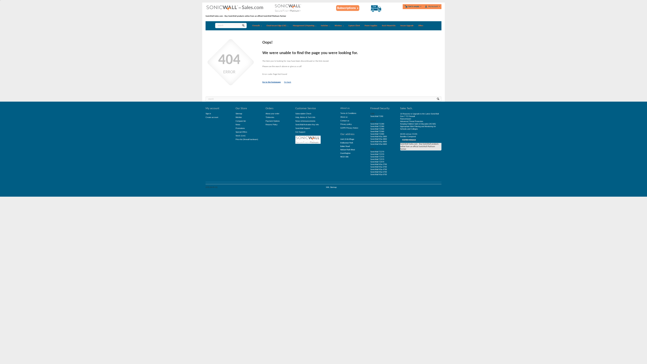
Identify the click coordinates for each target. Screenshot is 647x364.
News (238, 125)
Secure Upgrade (406, 26)
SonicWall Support (302, 128)
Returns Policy (272, 125)
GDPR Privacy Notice (349, 128)
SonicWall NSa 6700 (378, 174)
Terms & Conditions (348, 113)
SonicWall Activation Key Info (307, 125)
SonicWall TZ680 (377, 134)
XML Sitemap (331, 187)
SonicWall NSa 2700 (378, 164)
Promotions (240, 128)
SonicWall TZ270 (377, 152)
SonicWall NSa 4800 (378, 142)
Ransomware (405, 119)
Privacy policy (346, 124)
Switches (324, 26)
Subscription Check (303, 114)
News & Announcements (305, 121)
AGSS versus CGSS (408, 134)
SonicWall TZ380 (377, 126)
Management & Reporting (303, 26)
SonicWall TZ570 (377, 159)
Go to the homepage (271, 82)
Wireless (338, 26)
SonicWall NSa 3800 (378, 139)
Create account (212, 117)
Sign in (208, 114)
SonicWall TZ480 (377, 129)
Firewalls (256, 26)
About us (344, 117)
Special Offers (241, 132)
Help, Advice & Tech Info (305, 117)
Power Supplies (371, 26)
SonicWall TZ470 (377, 157)
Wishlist (239, 117)
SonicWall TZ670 (377, 162)
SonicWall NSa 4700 (378, 169)
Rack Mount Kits (389, 26)
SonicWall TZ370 (377, 154)
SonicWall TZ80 (376, 116)
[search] (243, 25)
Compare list (241, 121)
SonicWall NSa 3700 (378, 167)
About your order (272, 114)
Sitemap (239, 114)
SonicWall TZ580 (377, 131)
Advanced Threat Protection (411, 121)
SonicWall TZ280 (377, 124)
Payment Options (273, 121)
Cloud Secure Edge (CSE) (276, 26)
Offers (420, 26)
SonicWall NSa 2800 (378, 136)
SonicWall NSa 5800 (378, 144)
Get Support (300, 132)
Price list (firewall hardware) (247, 139)
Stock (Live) (240, 136)
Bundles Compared (408, 136)
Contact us (344, 121)
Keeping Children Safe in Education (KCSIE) (418, 124)
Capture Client (354, 26)
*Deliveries (270, 117)
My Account (433, 7)
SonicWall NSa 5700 (378, 172)
